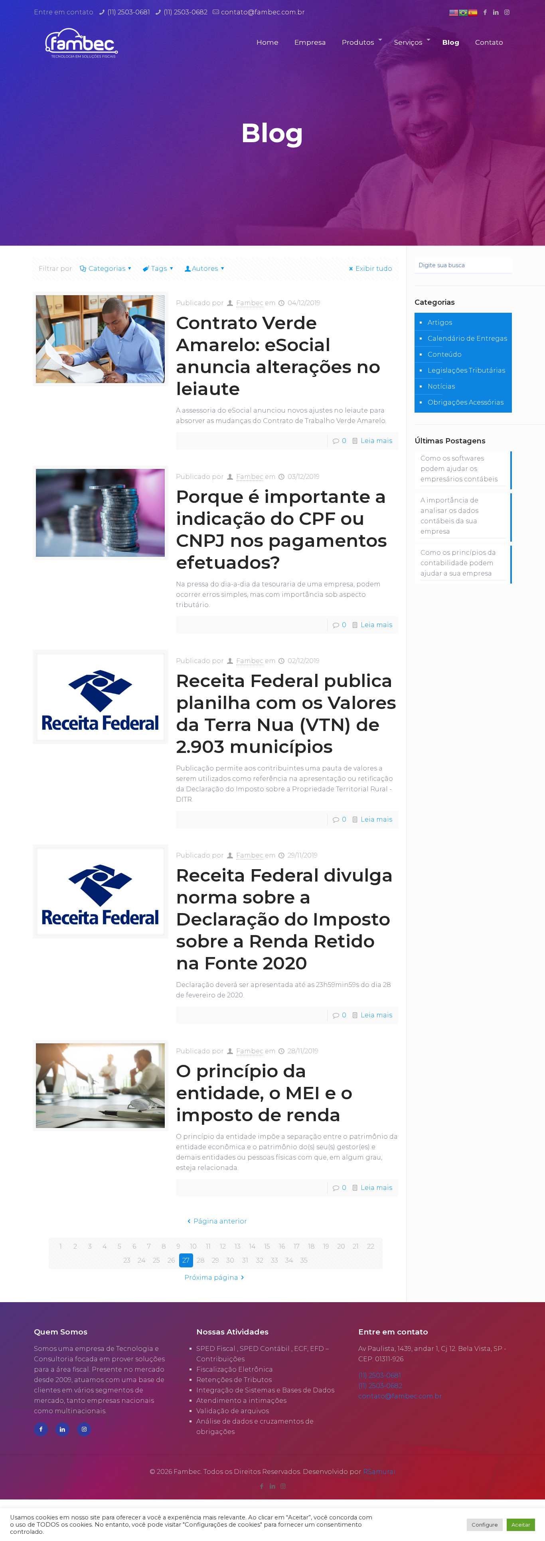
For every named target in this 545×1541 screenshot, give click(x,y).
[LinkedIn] (496, 12)
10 (193, 1246)
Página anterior (220, 1221)
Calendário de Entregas (467, 338)
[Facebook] (485, 12)
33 (274, 1260)
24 (142, 1260)
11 (208, 1246)
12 (223, 1246)
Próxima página (211, 1277)
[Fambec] (81, 42)
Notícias (441, 386)
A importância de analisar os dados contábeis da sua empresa (449, 515)
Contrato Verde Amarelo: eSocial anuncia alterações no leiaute (278, 355)
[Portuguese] (463, 12)
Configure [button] (485, 1524)
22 (370, 1246)
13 (238, 1246)
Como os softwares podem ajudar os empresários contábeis (459, 469)
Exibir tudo (373, 268)
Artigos (440, 322)
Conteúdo (445, 354)
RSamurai (379, 1471)
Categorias (107, 268)
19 (326, 1246)
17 (297, 1246)
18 (311, 1246)
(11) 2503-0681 (128, 12)
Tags (159, 268)
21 (356, 1246)
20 (341, 1246)
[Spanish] (473, 12)
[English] (453, 12)
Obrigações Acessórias (466, 402)
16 (282, 1246)
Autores (205, 268)
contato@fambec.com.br (263, 12)
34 (289, 1260)
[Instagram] (507, 12)
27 (186, 1260)
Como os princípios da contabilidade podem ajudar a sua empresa (458, 563)
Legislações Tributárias (466, 370)
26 (171, 1260)
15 (267, 1246)
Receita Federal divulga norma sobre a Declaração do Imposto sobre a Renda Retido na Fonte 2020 (284, 919)
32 (259, 1260)
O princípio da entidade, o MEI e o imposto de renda (264, 1093)
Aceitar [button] (520, 1524)
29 (215, 1260)
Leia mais (376, 441)
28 (201, 1260)
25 (156, 1260)
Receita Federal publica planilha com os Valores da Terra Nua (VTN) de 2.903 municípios (286, 713)
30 (230, 1260)
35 (304, 1260)
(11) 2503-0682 (185, 12)
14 (252, 1246)
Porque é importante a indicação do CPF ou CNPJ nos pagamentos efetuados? (281, 529)
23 (126, 1260)
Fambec (249, 303)
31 (245, 1260)
